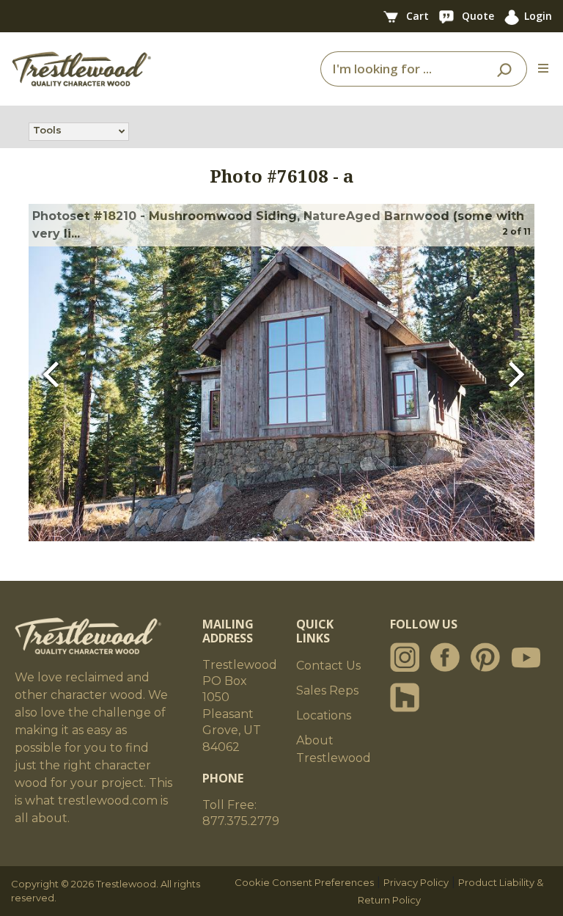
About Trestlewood (333, 749)
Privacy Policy (416, 882)
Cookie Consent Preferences (304, 882)
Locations (323, 715)
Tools (47, 130)
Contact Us (328, 666)
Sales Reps (327, 690)
